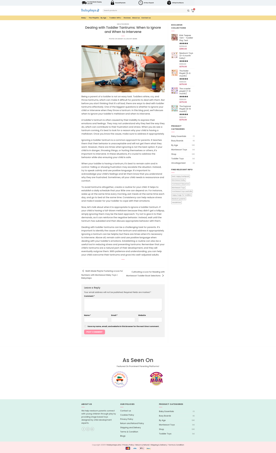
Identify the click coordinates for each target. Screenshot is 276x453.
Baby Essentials (178, 136)
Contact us (146, 18)
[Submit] (188, 11)
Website (142, 315)
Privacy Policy (126, 419)
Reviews (127, 18)
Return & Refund (142, 445)
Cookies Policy (127, 415)
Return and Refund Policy (132, 423)
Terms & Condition (129, 431)
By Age (103, 18)
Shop (173, 154)
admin (135, 39)
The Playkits (94, 18)
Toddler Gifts (115, 18)
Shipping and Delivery (130, 427)
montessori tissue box (180, 184)
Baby (83, 18)
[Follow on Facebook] (84, 429)
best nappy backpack (180, 176)
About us (136, 18)
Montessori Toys (179, 149)
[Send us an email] (92, 429)
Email (114, 315)
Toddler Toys (177, 158)
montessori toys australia (182, 191)
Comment (89, 296)
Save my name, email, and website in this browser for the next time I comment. (123, 326)
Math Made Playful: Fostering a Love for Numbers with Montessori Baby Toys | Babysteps (102, 274)
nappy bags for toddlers (181, 195)
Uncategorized (123, 24)
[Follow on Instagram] (88, 429)
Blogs (122, 436)
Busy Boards (177, 140)
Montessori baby (178, 180)
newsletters (176, 202)
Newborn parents (178, 199)
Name (87, 315)
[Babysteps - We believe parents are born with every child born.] (90, 10)
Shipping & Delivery (159, 445)
